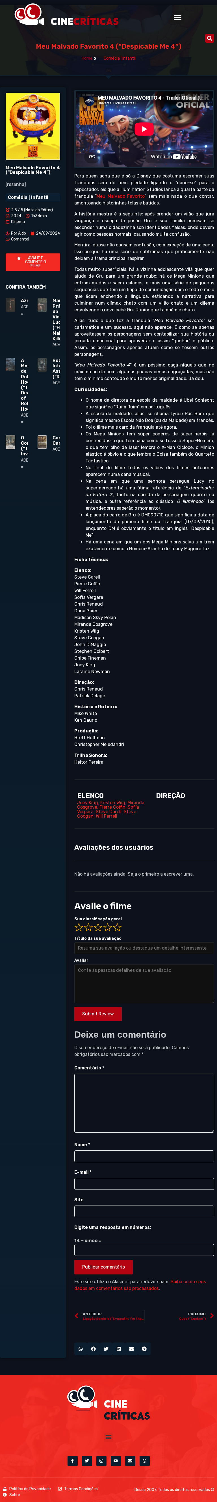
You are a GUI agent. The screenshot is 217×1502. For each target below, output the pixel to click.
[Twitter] (87, 1461)
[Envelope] (130, 1461)
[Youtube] (116, 1461)
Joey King (87, 802)
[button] (178, 17)
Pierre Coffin (112, 807)
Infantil (129, 58)
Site (79, 1199)
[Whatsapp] (145, 1461)
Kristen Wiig (112, 802)
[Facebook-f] (73, 1461)
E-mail (83, 1172)
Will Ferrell (106, 816)
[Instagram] (101, 1461)
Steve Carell (108, 811)
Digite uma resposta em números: (112, 1227)
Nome (82, 1144)
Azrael (28, 300)
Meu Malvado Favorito (120, 196)
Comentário (89, 1068)
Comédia (112, 58)
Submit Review (98, 1014)
